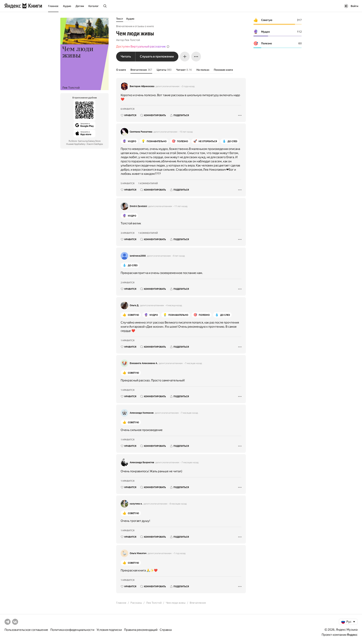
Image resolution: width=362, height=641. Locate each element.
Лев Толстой (132, 39)
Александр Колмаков (142, 413)
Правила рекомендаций (140, 630)
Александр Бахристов (142, 462)
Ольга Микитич (138, 553)
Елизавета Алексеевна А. (144, 363)
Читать (126, 56)
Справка (166, 630)
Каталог (93, 6)
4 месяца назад (174, 305)
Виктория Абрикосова (142, 86)
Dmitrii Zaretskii (138, 206)
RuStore (73, 141)
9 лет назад (179, 256)
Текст (119, 18)
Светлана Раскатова (141, 131)
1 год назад (180, 553)
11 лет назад (180, 206)
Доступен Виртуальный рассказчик (141, 46)
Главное (53, 6)
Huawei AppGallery (75, 144)
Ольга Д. (134, 305)
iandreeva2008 (138, 256)
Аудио (67, 6)
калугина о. (136, 503)
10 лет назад (186, 131)
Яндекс (352, 634)
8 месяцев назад (178, 503)
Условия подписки (109, 630)
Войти (354, 6)
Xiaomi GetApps (95, 144)
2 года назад (188, 86)
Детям (80, 6)
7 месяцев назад (193, 363)
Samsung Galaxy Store (89, 141)
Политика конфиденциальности (72, 630)
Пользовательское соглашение (26, 630)
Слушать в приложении (157, 56)
